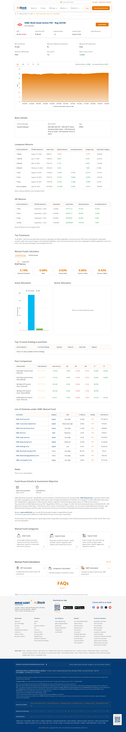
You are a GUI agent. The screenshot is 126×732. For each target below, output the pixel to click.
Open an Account (73, 381)
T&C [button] (62, 384)
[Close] (84, 346)
